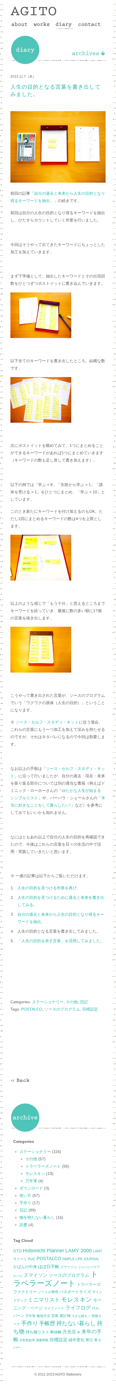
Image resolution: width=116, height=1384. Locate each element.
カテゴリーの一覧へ (88, 53)
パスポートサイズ (75, 1291)
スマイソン (36, 1275)
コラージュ (68, 1267)
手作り (25, 1203)
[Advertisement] (58, 1043)
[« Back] (20, 1080)
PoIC (31, 1259)
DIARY (64, 25)
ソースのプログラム (62, 1009)
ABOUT (19, 25)
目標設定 (90, 1009)
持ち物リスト (37, 1332)
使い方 (25, 1195)
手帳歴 (47, 1323)
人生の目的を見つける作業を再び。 (49, 888)
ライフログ (78, 1308)
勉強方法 (43, 1316)
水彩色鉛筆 (27, 1340)
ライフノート (54, 1308)
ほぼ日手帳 (48, 1266)
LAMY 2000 (78, 1250)
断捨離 (55, 1332)
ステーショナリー (48, 1002)
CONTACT (89, 25)
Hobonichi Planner (43, 1250)
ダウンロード (31, 1188)
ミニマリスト (44, 1299)
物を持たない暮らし (37, 1217)
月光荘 (69, 1331)
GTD (17, 1251)
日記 (84, 1002)
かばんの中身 (25, 1266)
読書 (23, 1224)
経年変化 (76, 1340)
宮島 (55, 1316)
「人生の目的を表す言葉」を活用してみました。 (60, 941)
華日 (89, 1340)
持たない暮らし (76, 1323)
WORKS (42, 25)
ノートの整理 (48, 1292)
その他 (72, 1002)
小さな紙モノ (81, 1316)
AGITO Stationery (33, 11)
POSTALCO (31, 1009)
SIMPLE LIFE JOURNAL (80, 1259)
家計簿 (65, 1316)
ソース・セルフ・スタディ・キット (47, 722)
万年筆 (31, 1181)
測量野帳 (42, 1340)
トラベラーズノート (43, 1166)
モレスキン (35, 1173)
